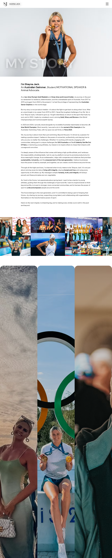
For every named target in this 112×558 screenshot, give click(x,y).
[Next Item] (107, 236)
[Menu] (107, 4)
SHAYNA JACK (14, 4)
